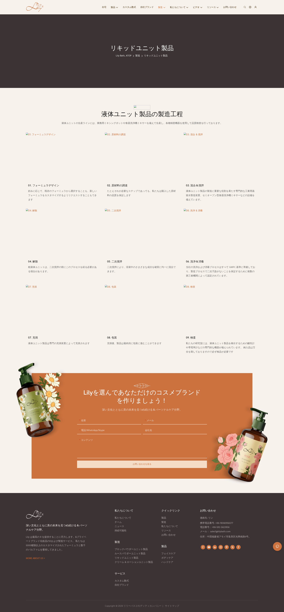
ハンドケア (167, 562)
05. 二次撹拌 (114, 261)
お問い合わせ (168, 535)
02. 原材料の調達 (117, 185)
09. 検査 (191, 337)
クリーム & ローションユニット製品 (134, 562)
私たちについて (123, 518)
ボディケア (167, 558)
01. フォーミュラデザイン (43, 185)
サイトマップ (172, 606)
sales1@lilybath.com (220, 532)
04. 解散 (33, 261)
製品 (164, 518)
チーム (118, 522)
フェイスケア (168, 554)
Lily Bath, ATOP (123, 56)
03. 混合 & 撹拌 (195, 185)
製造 (137, 56)
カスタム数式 (122, 581)
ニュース (119, 526)
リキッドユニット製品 (156, 56)
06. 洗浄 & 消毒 (195, 261)
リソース (166, 531)
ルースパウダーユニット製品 (130, 554)
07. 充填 (33, 337)
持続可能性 (120, 531)
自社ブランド (122, 585)
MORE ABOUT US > (35, 558)
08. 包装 (112, 337)
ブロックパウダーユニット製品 (131, 549)
